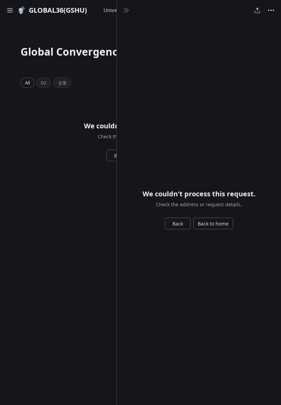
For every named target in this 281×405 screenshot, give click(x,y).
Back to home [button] (213, 223)
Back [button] (177, 223)
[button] (10, 10)
